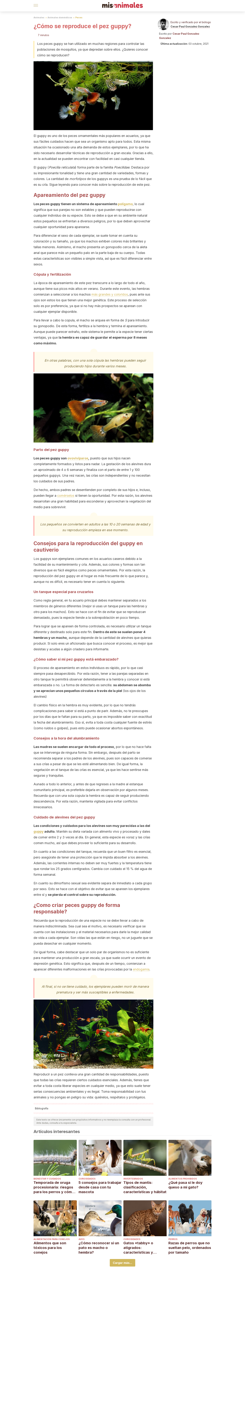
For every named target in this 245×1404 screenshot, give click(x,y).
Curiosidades (87, 1178)
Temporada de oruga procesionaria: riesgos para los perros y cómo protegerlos (54, 1187)
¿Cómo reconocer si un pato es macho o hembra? (99, 1248)
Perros (172, 1239)
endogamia (141, 969)
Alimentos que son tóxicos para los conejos (50, 1248)
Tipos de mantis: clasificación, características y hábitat (144, 1187)
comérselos (65, 495)
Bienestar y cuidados (47, 1178)
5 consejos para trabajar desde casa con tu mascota (100, 1187)
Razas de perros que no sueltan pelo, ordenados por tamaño (189, 1248)
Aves (81, 1239)
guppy (39, 831)
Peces (78, 17)
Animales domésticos (60, 17)
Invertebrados (133, 1178)
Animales (39, 17)
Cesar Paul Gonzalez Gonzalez (190, 26)
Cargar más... (122, 1263)
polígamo (125, 204)
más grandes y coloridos (109, 294)
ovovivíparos (77, 458)
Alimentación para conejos (52, 1239)
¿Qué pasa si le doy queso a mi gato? (185, 1184)
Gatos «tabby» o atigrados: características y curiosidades (138, 1248)
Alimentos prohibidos (182, 1178)
